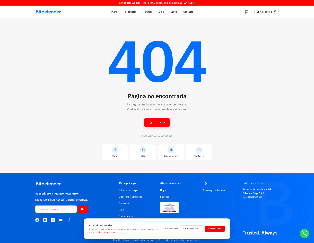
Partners (147, 11)
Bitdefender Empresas (130, 196)
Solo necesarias (191, 228)
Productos (130, 11)
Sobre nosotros (253, 183)
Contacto (188, 11)
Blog (161, 11)
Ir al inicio (159, 122)
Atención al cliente (172, 183)
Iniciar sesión (264, 11)
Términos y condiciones (213, 190)
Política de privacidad (105, 232)
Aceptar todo (215, 228)
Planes (115, 11)
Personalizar (171, 228)
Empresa (164, 196)
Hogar (163, 190)
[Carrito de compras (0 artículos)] (246, 12)
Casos (173, 11)
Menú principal (128, 183)
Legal (204, 183)
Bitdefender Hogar (128, 190)
